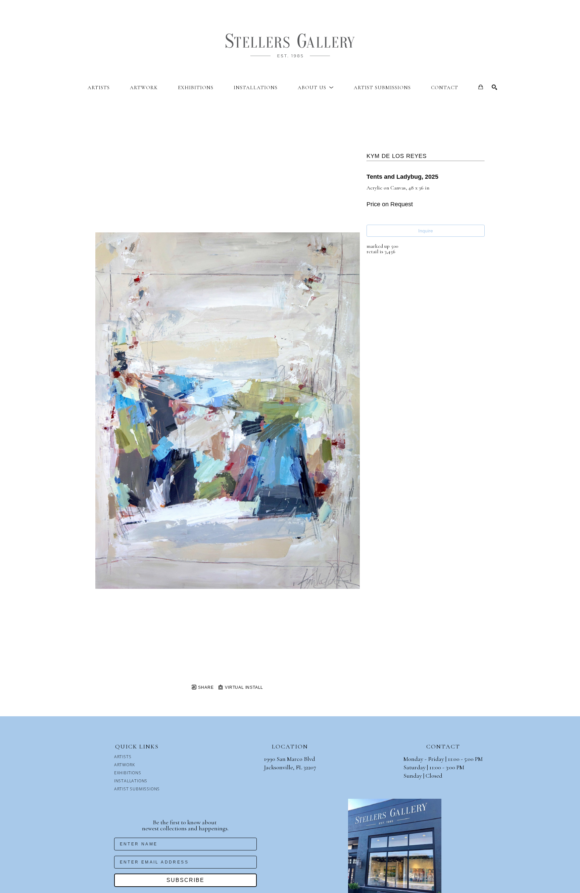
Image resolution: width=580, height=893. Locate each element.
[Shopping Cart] (480, 87)
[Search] (494, 87)
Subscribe (185, 880)
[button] (316, 88)
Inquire (425, 230)
